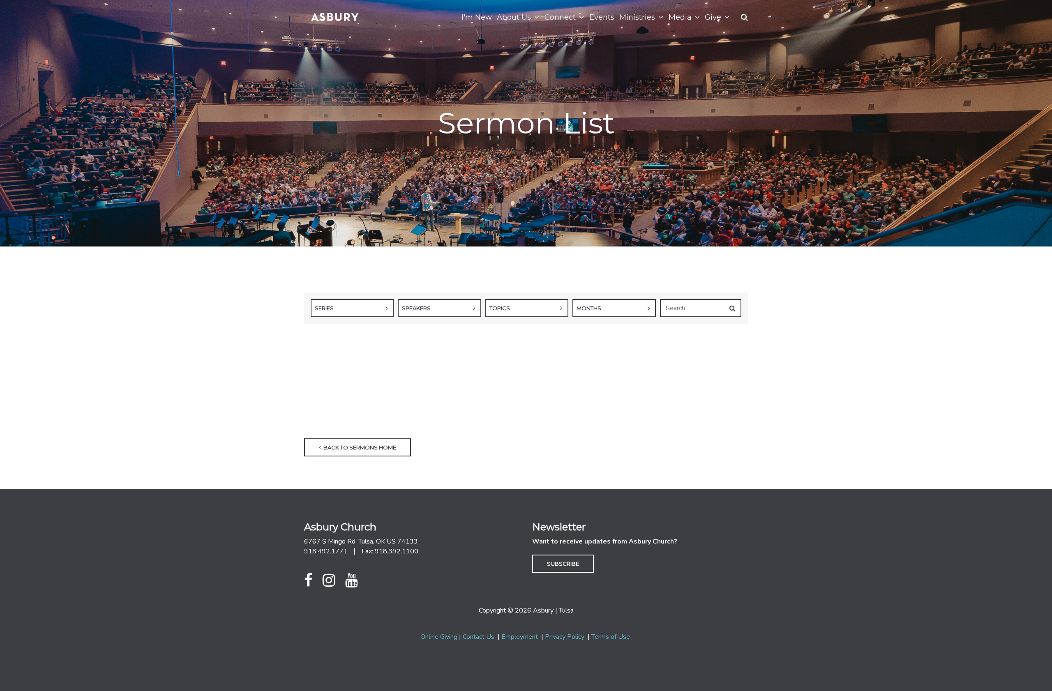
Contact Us (478, 636)
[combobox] (352, 308)
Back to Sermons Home (359, 447)
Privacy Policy (564, 636)
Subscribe (563, 563)
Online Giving (438, 636)
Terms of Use (610, 636)
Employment (519, 636)
